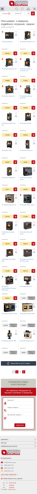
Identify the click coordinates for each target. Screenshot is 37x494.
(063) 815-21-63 (9, 471)
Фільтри (17, 13)
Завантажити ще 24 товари (20, 363)
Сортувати (5, 13)
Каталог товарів (2, 9)
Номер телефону (13, 407)
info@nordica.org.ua (10, 462)
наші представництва (8, 474)
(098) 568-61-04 (9, 465)
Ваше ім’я (10, 400)
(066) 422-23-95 (9, 468)
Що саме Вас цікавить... (15, 414)
